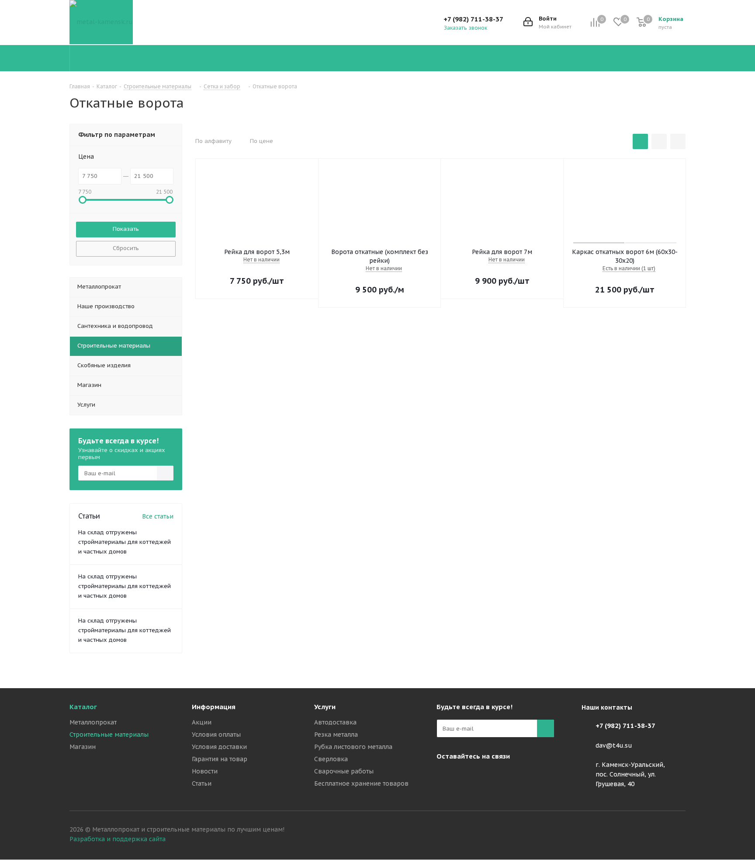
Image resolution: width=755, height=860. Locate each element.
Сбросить (126, 248)
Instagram (445, 776)
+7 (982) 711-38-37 (473, 19)
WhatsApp (489, 776)
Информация (214, 707)
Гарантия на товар (219, 759)
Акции (201, 722)
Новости (205, 771)
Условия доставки (219, 747)
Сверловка (331, 759)
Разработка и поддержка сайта (117, 839)
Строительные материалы (109, 734)
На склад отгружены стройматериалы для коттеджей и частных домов (124, 542)
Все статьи (157, 516)
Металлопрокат (93, 722)
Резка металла (336, 734)
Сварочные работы (344, 771)
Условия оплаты (216, 734)
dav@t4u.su (614, 745)
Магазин (82, 747)
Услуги (325, 707)
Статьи (201, 783)
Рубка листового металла (353, 747)
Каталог (83, 707)
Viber (467, 776)
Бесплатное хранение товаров (361, 783)
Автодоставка (335, 722)
